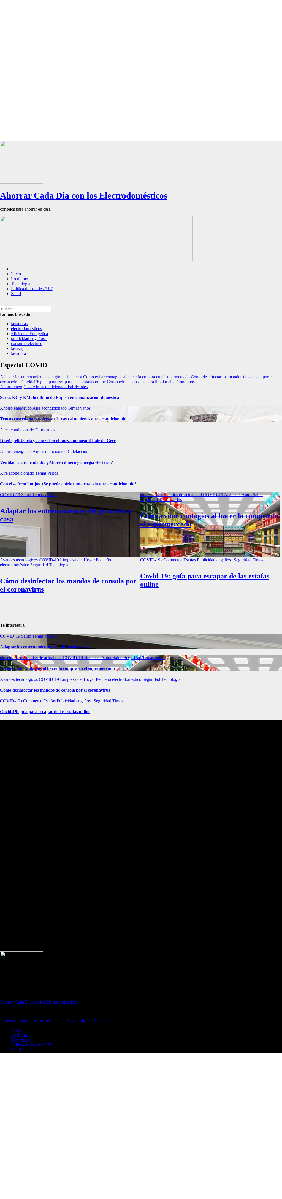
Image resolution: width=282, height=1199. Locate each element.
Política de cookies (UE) (32, 288)
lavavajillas (20, 348)
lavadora (18, 353)
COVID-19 (10, 494)
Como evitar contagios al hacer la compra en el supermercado (57, 668)
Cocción (148, 494)
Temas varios (79, 408)
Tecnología (20, 283)
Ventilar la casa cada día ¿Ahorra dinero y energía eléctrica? (56, 462)
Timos (258, 560)
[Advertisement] (141, 70)
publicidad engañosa (29, 338)
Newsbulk (76, 1020)
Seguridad (149, 499)
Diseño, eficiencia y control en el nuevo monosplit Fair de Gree (58, 440)
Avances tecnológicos (19, 560)
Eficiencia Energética (29, 333)
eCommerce (172, 560)
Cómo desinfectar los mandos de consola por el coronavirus (55, 690)
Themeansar (102, 1020)
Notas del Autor (238, 494)
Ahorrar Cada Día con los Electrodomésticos (83, 195)
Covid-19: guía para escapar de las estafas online (45, 711)
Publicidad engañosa (215, 560)
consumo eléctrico (26, 343)
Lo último (19, 278)
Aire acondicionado (50, 386)
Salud (16, 293)
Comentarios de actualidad (179, 494)
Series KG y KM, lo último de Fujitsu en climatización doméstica (59, 397)
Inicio (16, 273)
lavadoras (19, 323)
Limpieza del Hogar (78, 560)
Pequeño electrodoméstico (119, 679)
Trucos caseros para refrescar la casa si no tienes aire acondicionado (63, 419)
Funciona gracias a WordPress (26, 1020)
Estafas (190, 560)
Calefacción (78, 451)
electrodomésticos (26, 328)
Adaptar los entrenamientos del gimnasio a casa (44, 647)
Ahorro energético (16, 386)
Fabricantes (78, 386)
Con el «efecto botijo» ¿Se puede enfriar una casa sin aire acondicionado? (68, 484)
